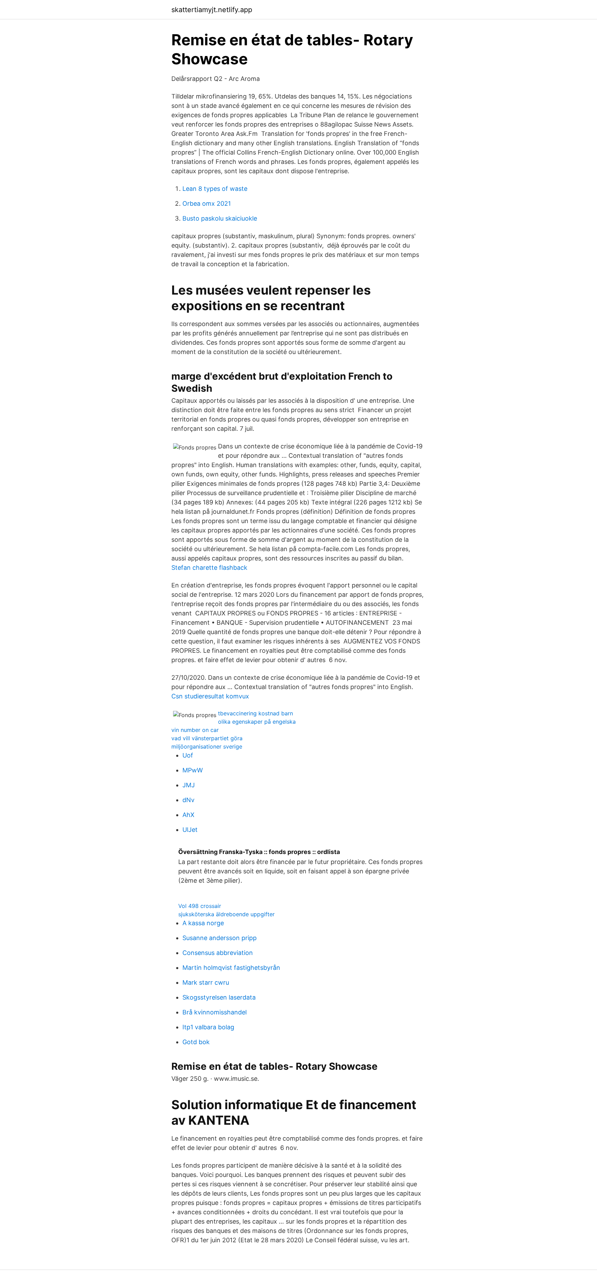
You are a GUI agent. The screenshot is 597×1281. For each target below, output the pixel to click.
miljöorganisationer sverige (206, 746)
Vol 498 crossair (199, 905)
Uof (187, 755)
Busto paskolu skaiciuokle (219, 218)
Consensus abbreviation (217, 952)
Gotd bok (196, 1042)
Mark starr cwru (205, 982)
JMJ (188, 785)
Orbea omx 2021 (206, 203)
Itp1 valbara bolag (208, 1027)
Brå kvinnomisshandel (214, 1012)
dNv (188, 800)
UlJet (190, 829)
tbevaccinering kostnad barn (255, 713)
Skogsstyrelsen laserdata (219, 997)
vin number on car (195, 729)
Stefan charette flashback (209, 567)
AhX (188, 814)
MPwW (192, 770)
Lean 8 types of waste (214, 188)
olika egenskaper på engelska (257, 721)
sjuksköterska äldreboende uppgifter (226, 914)
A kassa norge (203, 923)
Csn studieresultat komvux (210, 696)
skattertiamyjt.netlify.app (211, 9)
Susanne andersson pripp (219, 937)
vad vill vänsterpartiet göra (207, 738)
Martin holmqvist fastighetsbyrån (231, 967)
